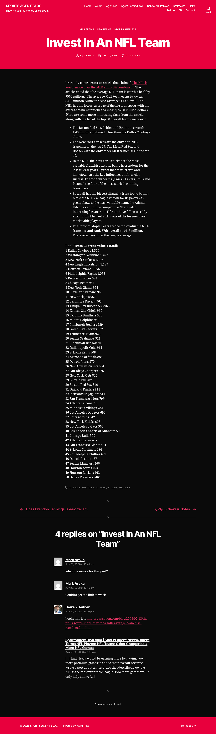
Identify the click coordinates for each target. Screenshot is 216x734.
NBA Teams (104, 29)
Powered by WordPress (75, 725)
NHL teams (124, 487)
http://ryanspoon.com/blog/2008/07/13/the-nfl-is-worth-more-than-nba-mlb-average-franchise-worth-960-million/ (106, 623)
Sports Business (125, 29)
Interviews (179, 5)
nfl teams (112, 487)
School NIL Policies (158, 5)
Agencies (111, 5)
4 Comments (133, 55)
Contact (190, 10)
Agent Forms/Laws (132, 5)
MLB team (75, 487)
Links (192, 5)
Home (87, 5)
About (98, 5)
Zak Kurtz (88, 55)
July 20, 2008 (109, 55)
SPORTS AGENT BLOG (23, 6)
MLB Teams (87, 29)
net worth (101, 487)
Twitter (171, 10)
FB (180, 10)
